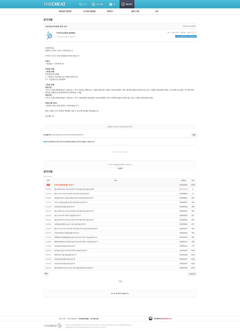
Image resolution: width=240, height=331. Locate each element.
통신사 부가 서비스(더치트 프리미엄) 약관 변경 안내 (71, 193)
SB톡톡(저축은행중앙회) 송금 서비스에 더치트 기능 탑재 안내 (75, 237)
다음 (120, 281)
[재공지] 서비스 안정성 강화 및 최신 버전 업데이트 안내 (73, 198)
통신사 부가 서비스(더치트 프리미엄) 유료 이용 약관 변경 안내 (75, 228)
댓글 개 (46, 142)
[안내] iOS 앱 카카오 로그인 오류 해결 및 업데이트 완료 (72, 268)
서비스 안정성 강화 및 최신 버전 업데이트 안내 (70, 202)
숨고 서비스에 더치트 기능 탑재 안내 (66, 215)
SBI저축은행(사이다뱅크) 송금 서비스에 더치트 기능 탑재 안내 (75, 242)
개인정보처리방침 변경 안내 (64, 207)
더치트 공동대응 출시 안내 (63, 185)
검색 (82, 4)
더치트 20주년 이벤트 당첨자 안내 (66, 233)
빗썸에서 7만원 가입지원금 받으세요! (120, 127)
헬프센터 (127, 4)
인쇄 (184, 32)
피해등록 (97, 4)
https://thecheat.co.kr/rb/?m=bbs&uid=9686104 (68, 135)
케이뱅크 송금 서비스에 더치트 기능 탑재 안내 (70, 250)
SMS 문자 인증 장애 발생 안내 (64, 255)
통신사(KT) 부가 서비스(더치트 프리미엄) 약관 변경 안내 (73, 189)
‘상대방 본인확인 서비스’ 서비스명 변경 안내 (69, 224)
